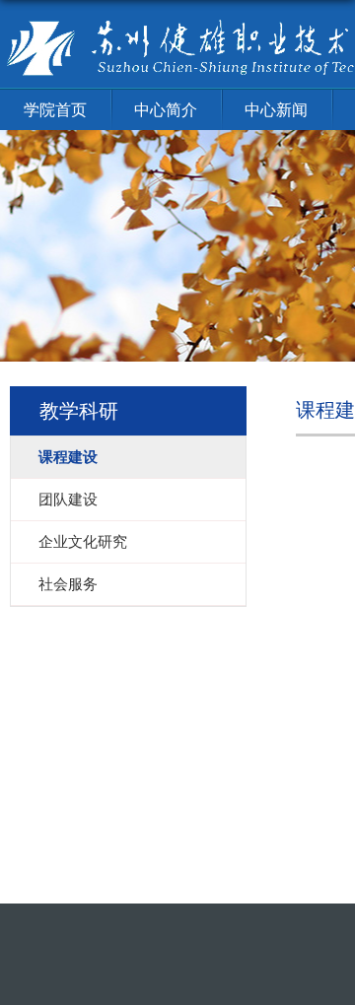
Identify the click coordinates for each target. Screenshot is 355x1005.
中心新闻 (276, 109)
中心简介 (165, 109)
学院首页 (55, 109)
